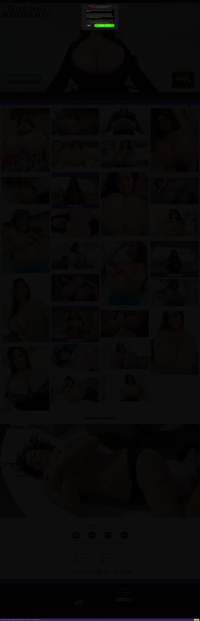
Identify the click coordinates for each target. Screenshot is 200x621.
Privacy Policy (106, 22)
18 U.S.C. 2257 (93, 22)
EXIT (89, 25)
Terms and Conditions (100, 22)
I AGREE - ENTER (104, 25)
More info (38, 619)
